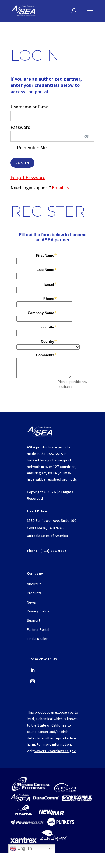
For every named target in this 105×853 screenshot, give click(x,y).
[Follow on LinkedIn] (32, 670)
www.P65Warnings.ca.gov (55, 750)
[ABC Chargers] (65, 790)
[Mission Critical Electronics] (30, 790)
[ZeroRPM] (53, 841)
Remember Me (31, 147)
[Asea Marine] (20, 800)
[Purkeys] (60, 824)
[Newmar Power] (51, 814)
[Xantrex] (23, 841)
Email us (60, 187)
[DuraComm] (46, 800)
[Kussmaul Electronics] (77, 800)
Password (20, 127)
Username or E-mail (30, 107)
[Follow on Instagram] (32, 681)
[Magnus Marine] (23, 814)
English (24, 848)
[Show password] (86, 136)
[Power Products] (27, 824)
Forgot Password (28, 177)
